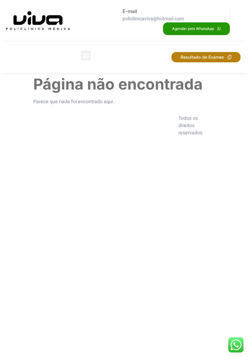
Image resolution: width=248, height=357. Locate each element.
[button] (86, 56)
